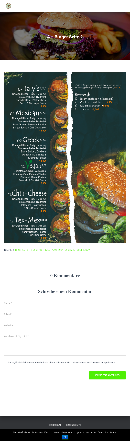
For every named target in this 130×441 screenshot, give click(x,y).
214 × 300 (32, 249)
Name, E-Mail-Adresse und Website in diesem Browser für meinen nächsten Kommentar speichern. (61, 362)
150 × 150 (20, 249)
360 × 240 (70, 249)
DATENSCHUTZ (73, 425)
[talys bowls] (9, 6)
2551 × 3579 (83, 249)
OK (65, 437)
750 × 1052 (44, 249)
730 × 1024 (57, 249)
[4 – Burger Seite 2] (65, 157)
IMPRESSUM (55, 425)
